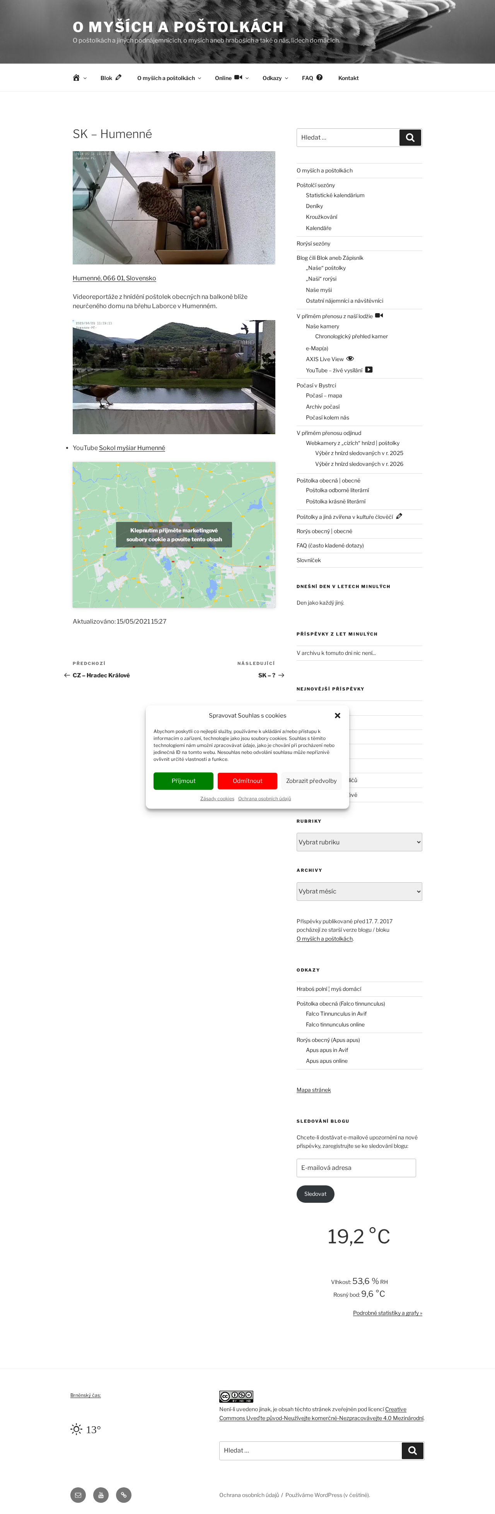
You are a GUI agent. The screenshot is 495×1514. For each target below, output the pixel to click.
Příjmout (184, 780)
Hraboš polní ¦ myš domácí (329, 988)
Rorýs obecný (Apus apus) (328, 1040)
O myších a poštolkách (178, 27)
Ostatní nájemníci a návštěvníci (344, 300)
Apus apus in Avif (327, 1050)
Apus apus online (327, 1060)
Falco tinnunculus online (335, 1024)
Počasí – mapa (324, 395)
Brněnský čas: (85, 1395)
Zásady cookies (217, 798)
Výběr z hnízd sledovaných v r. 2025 (359, 453)
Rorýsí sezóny (313, 243)
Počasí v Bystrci (316, 385)
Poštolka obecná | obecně (328, 480)
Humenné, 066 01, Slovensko (114, 278)
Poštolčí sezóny (316, 185)
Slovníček (309, 560)
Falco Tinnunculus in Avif (336, 1013)
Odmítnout (248, 780)
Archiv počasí (323, 406)
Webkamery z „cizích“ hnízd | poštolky (352, 443)
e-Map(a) (317, 348)
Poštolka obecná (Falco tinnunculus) (341, 1003)
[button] (337, 715)
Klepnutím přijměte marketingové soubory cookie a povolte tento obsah (174, 534)
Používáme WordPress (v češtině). (327, 1495)
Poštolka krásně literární (335, 501)
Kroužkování (321, 216)
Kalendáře (318, 228)
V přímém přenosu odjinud (329, 433)
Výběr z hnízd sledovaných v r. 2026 (359, 463)
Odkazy (272, 78)
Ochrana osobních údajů (264, 798)
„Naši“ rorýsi (321, 278)
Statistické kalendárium (335, 195)
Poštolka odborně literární (337, 490)
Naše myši (319, 289)
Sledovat (315, 1193)
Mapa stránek (314, 1089)
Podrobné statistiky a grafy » (387, 1312)
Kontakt (348, 78)
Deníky (314, 206)
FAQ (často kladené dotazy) (330, 545)
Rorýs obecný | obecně (324, 531)
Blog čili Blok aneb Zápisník (330, 257)
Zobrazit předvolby (311, 780)
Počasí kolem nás (327, 417)
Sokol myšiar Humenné (132, 448)
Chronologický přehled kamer (351, 336)
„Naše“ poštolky (326, 267)
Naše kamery (322, 326)
